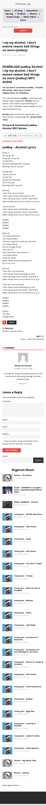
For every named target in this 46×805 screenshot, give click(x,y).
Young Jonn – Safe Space (25, 551)
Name (5, 420)
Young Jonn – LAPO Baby (24, 625)
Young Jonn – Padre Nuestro (26, 748)
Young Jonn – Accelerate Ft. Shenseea (26, 638)
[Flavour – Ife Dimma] (7, 480)
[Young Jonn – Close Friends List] (7, 691)
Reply (24, 384)
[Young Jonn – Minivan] (7, 605)
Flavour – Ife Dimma (23, 475)
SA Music (21, 13)
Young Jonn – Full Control (25, 674)
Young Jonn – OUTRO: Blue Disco (28, 514)
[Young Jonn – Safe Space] (7, 556)
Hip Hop (9, 13)
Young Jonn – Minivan (23, 600)
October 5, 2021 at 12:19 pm (23, 369)
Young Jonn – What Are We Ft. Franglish (27, 589)
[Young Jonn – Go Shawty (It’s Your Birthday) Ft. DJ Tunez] (7, 654)
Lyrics (23, 20)
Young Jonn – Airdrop (23, 699)
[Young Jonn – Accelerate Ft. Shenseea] (7, 642)
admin (22, 55)
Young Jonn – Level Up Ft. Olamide (25, 724)
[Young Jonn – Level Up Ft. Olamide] (7, 728)
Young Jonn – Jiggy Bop (24, 711)
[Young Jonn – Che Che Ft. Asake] (7, 568)
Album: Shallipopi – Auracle (26, 502)
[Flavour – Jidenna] (7, 777)
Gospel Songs (13, 16)
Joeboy (12, 322)
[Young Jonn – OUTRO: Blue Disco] (7, 519)
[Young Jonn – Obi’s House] (7, 531)
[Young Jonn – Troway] (7, 580)
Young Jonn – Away (22, 539)
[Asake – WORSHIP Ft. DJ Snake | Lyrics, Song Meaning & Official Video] (7, 492)
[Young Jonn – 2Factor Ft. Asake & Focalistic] (7, 667)
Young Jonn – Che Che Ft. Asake (28, 563)
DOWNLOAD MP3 (12, 141)
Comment (6, 401)
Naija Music (32, 10)
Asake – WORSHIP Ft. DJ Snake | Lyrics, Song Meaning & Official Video (28, 489)
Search (5, 456)
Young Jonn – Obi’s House (25, 526)
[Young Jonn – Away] (7, 543)
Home (7, 10)
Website (5, 434)
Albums (33, 13)
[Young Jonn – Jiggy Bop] (7, 716)
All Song (18, 10)
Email (4, 427)
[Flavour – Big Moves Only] (7, 765)
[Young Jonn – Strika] (7, 617)
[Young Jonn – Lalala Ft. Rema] (7, 740)
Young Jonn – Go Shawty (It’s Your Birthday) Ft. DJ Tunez (26, 651)
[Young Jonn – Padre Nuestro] (7, 753)
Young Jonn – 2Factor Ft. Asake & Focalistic (28, 663)
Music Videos (30, 16)
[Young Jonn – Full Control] (7, 679)
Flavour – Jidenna (21, 773)
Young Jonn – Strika (22, 613)
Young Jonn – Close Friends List (27, 686)
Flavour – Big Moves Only (25, 760)
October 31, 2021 (11, 55)
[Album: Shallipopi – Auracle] (7, 507)
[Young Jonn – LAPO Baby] (7, 630)
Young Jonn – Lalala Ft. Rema (26, 736)
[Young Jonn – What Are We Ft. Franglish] (7, 593)
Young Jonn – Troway (23, 576)
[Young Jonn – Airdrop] (7, 704)
